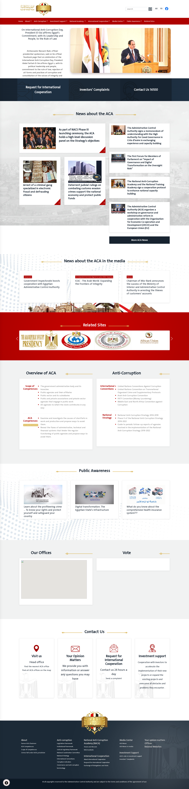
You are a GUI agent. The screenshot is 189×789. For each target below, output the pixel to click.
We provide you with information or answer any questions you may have (75, 672)
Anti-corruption (64, 740)
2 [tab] (158, 71)
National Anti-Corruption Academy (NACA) (96, 741)
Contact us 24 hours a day (113, 672)
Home (21, 21)
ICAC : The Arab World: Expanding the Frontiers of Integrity (93, 282)
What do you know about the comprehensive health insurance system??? (144, 510)
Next (173, 340)
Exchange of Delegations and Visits (96, 765)
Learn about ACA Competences (31, 425)
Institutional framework (65, 746)
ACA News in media (126, 746)
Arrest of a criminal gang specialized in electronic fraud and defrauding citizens (37, 190)
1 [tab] (156, 71)
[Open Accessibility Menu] (6, 782)
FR (161, 8)
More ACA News (139, 240)
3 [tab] (161, 71)
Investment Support (129, 753)
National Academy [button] (77, 21)
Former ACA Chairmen (28, 743)
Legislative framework (64, 743)
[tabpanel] (94, 52)
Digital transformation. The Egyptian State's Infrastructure (92, 508)
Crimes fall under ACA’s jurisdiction (33, 752)
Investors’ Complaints (127, 759)
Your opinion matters (155, 740)
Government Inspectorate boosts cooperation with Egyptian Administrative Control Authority (42, 284)
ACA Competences (27, 746)
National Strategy (63, 755)
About (24, 740)
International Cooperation (96, 756)
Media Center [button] (117, 21)
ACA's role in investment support (131, 756)
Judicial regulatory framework (67, 749)
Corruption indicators (64, 762)
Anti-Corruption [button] (40, 21)
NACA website (89, 750)
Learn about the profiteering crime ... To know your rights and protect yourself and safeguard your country (43, 511)
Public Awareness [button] (133, 21)
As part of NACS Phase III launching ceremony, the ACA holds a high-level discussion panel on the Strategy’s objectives (79, 135)
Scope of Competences (29, 749)
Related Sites (149, 21)
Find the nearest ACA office (36, 666)
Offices (148, 743)
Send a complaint (114, 678)
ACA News (123, 743)
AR (156, 8)
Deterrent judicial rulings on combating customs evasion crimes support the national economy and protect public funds (84, 192)
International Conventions (66, 759)
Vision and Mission (90, 746)
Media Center (126, 740)
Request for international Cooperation (97, 762)
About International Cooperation (95, 759)
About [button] (27, 21)
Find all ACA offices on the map (36, 670)
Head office (36, 662)
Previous (18, 340)
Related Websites (153, 747)
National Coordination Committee (68, 752)
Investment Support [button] (58, 21)
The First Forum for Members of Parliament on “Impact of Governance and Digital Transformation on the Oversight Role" (144, 162)
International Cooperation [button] (98, 21)
